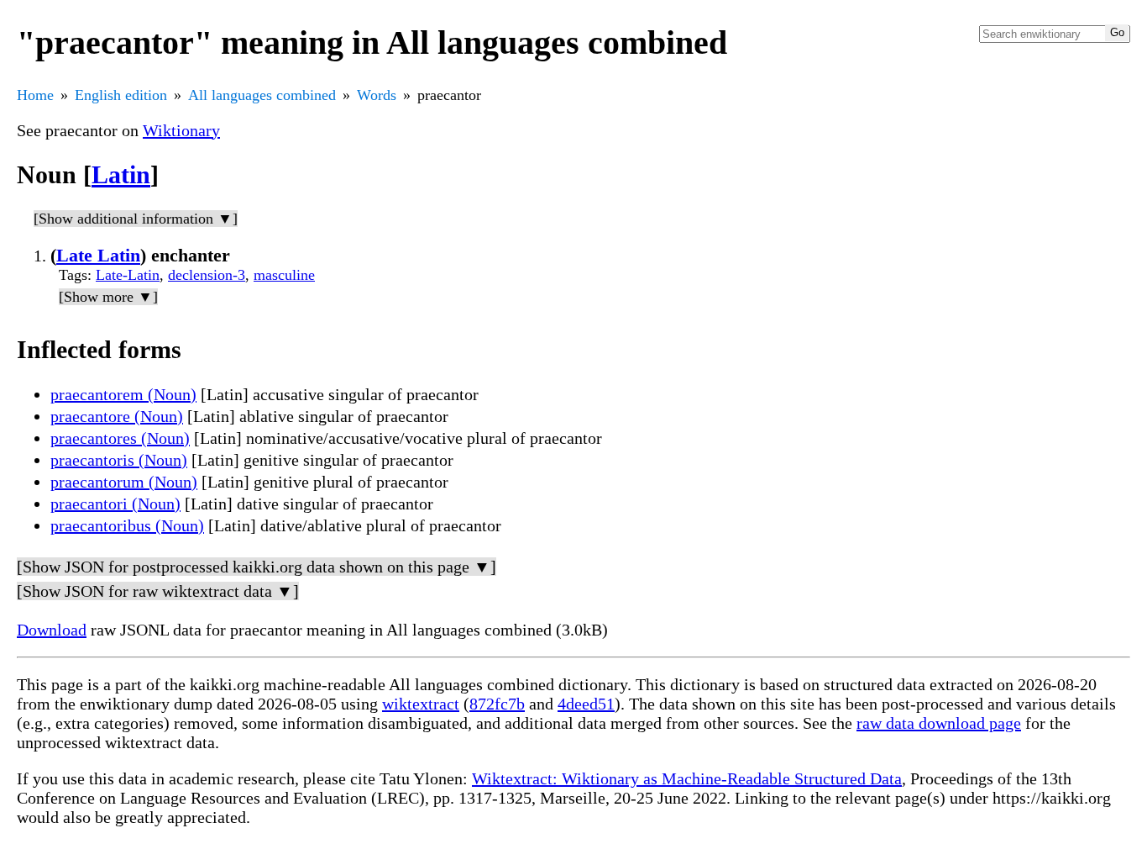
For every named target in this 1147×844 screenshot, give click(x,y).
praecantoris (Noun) (118, 460)
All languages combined (262, 95)
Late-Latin (128, 274)
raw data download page (938, 723)
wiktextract (420, 703)
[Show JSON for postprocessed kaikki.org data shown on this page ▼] (256, 566)
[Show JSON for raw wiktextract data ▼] (158, 591)
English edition (121, 95)
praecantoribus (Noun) (127, 525)
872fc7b (497, 703)
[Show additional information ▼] (136, 218)
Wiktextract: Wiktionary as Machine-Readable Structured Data (687, 778)
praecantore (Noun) (116, 416)
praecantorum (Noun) (123, 481)
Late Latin (98, 255)
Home (35, 95)
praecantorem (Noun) (123, 394)
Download (51, 629)
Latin (121, 174)
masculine (284, 274)
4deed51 (586, 703)
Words (376, 95)
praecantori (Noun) (115, 503)
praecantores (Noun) (120, 438)
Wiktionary (181, 130)
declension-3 (206, 274)
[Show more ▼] (108, 296)
